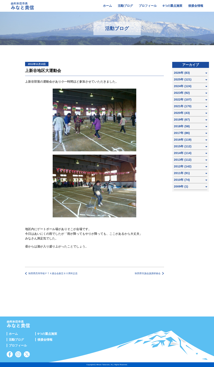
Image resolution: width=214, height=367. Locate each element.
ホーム (107, 5)
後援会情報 (195, 5)
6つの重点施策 (172, 5)
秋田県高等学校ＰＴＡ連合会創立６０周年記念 (53, 273)
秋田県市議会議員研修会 (147, 273)
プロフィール (148, 5)
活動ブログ (125, 5)
